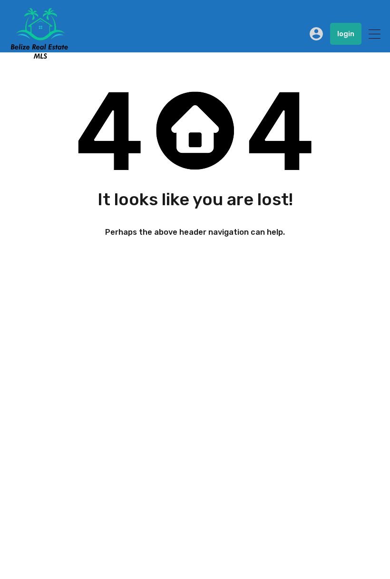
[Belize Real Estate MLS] (39, 56)
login (345, 34)
